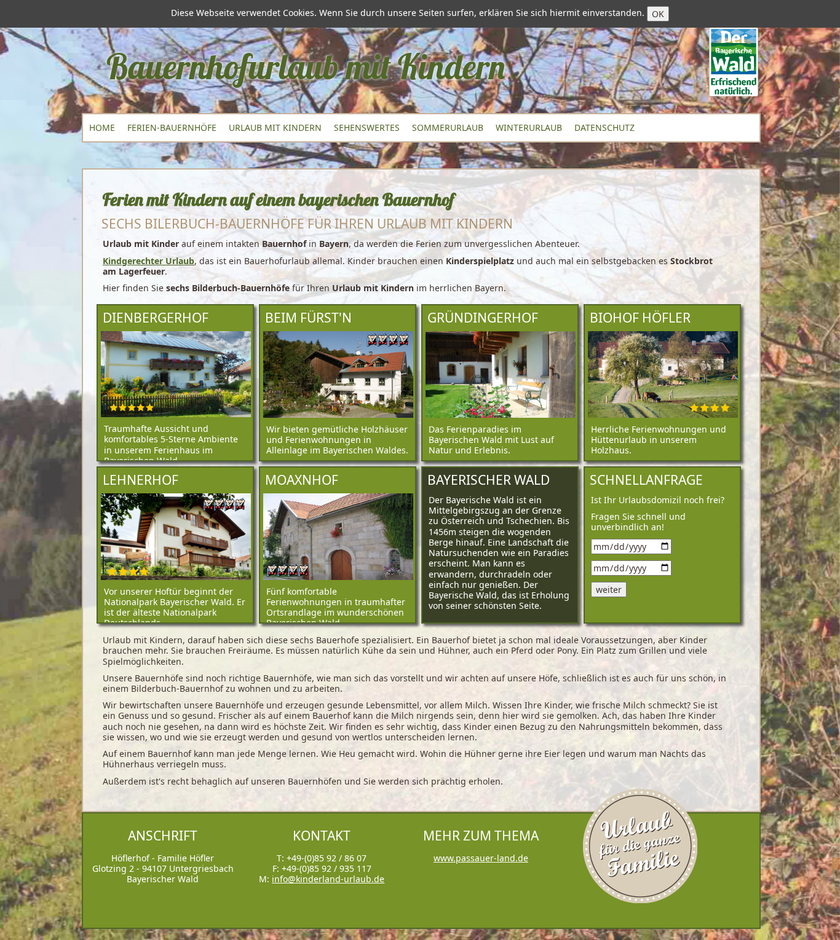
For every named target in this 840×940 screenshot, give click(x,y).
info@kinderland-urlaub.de (328, 879)
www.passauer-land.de (481, 858)
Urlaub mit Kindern (275, 127)
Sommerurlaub (447, 127)
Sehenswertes (367, 127)
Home (102, 127)
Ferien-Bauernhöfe (171, 127)
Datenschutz (604, 127)
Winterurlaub (529, 127)
